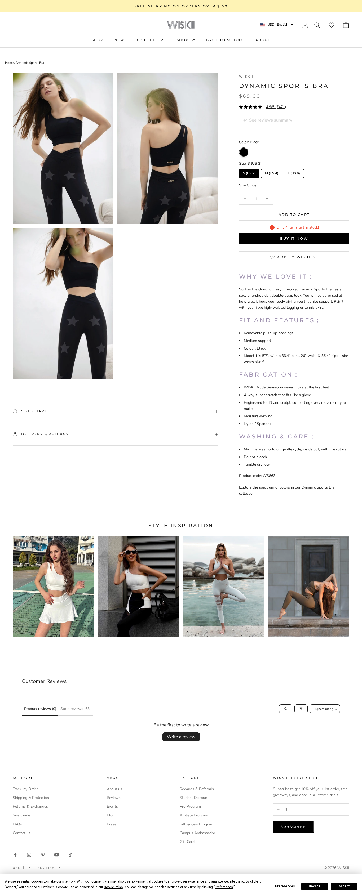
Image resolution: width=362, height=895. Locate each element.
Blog (110, 815)
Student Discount (194, 797)
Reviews (114, 797)
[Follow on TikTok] (70, 854)
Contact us (21, 832)
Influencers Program (196, 824)
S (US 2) (249, 172)
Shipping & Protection (31, 797)
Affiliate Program (194, 815)
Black (243, 152)
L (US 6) (294, 172)
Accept (344, 886)
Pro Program (190, 806)
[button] (331, 25)
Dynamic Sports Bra (30, 63)
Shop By (186, 40)
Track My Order (25, 788)
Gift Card (187, 841)
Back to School (225, 40)
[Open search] (285, 708)
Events (112, 806)
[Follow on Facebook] (15, 854)
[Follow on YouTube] (56, 854)
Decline (314, 886)
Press (111, 824)
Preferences (285, 886)
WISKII (246, 76)
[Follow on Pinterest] (43, 854)
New (119, 40)
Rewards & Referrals (197, 788)
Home (9, 63)
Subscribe (293, 827)
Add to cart (294, 214)
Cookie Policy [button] (113, 887)
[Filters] (301, 708)
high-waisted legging (281, 307)
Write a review (181, 737)
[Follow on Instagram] (29, 854)
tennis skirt (313, 307)
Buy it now (294, 238)
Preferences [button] (224, 887)
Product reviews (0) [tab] (40, 708)
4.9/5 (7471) (276, 106)
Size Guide (21, 815)
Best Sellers (150, 40)
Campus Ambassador (197, 832)
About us (114, 788)
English (46, 868)
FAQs (17, 824)
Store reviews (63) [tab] (75, 708)
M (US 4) (271, 172)
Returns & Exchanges (30, 806)
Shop (98, 40)
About (262, 40)
